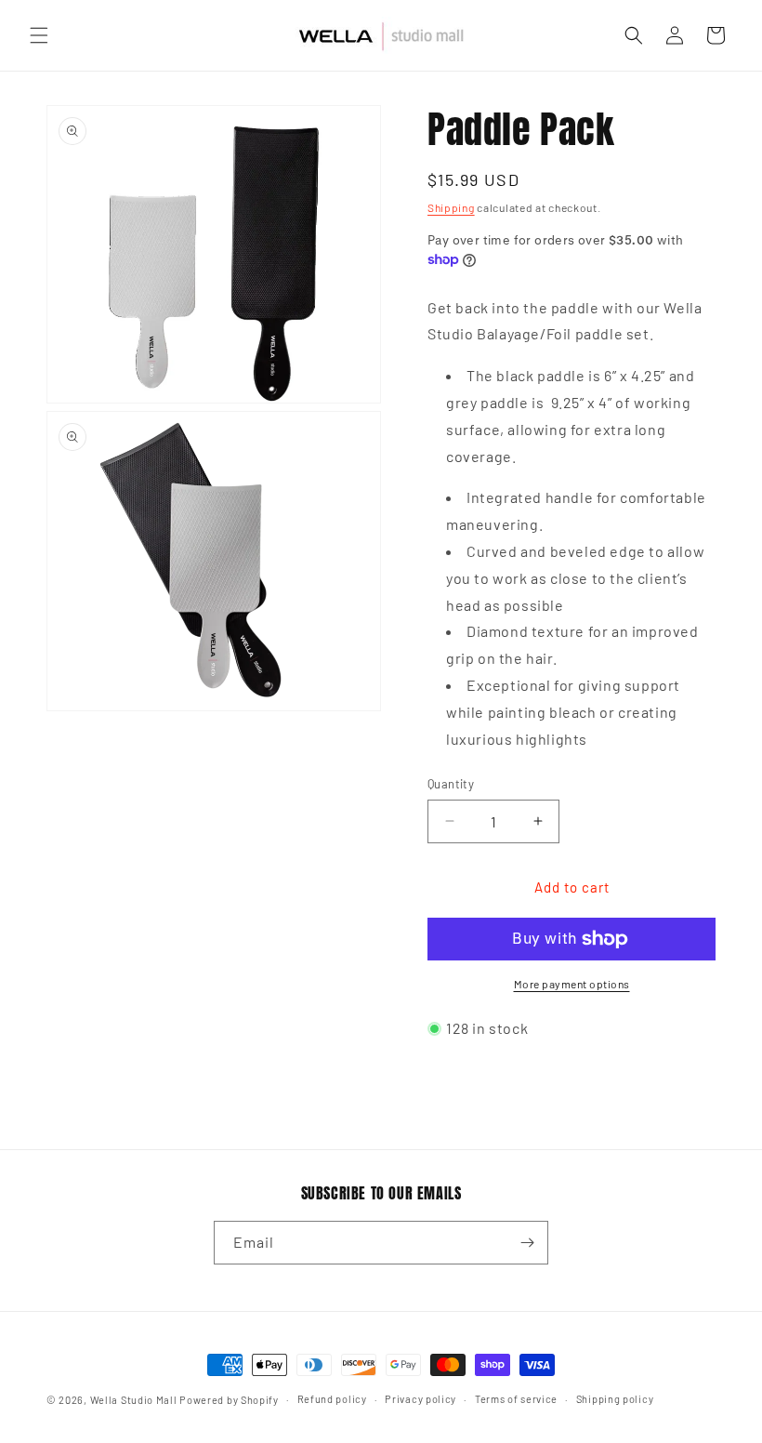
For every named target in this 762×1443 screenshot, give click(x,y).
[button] (39, 35)
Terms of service (516, 1399)
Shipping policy (615, 1399)
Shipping (451, 207)
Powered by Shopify (229, 1400)
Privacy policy (420, 1399)
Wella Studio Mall (133, 1400)
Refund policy (332, 1399)
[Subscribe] (526, 1242)
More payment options (572, 983)
